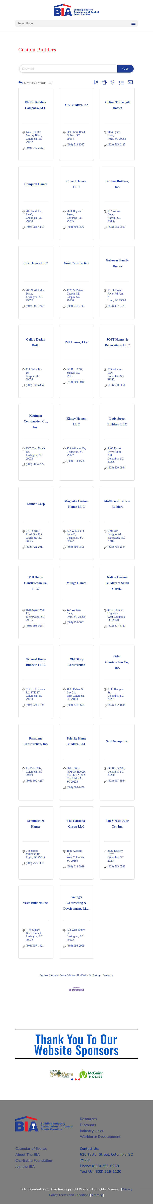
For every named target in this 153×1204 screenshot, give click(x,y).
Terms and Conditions (74, 1195)
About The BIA (27, 1154)
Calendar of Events (31, 1148)
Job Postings (95, 975)
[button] (20, 83)
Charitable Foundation (33, 1160)
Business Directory (49, 975)
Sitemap (97, 1195)
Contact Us (108, 975)
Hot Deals (82, 975)
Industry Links (91, 1130)
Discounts (88, 1124)
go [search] (127, 68)
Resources (88, 1119)
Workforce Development (100, 1136)
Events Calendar (67, 975)
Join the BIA (25, 1166)
